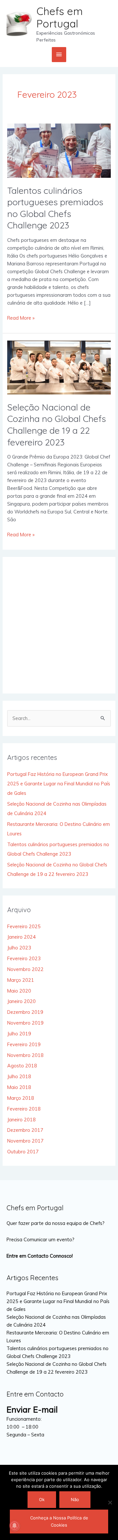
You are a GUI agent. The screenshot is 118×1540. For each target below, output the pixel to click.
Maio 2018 (19, 1087)
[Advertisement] (59, 625)
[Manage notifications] (14, 1525)
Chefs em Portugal (59, 17)
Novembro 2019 (25, 1023)
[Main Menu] (59, 54)
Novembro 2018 (25, 1055)
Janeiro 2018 (21, 1119)
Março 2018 (20, 1098)
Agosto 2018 (22, 1066)
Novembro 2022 (25, 969)
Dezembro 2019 (25, 1012)
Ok (42, 1499)
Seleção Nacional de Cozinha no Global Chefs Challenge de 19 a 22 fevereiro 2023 (56, 425)
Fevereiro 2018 (24, 1109)
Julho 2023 (19, 948)
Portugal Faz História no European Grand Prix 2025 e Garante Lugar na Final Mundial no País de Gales (58, 783)
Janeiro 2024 (21, 937)
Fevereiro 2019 (24, 1044)
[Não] (110, 1502)
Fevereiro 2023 (24, 958)
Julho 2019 (19, 1033)
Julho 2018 (19, 1076)
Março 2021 (20, 980)
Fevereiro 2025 (24, 926)
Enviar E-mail (32, 1409)
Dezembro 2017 (25, 1130)
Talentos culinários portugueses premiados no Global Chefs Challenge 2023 (55, 208)
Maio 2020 (19, 991)
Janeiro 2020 (21, 1001)
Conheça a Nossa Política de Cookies (59, 1521)
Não (75, 1499)
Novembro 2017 (25, 1141)
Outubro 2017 (23, 1151)
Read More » (20, 317)
